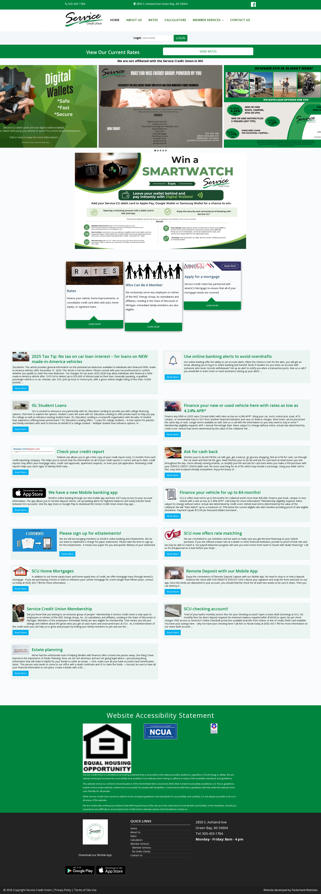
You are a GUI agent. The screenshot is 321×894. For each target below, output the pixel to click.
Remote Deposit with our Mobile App (222, 571)
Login (137, 38)
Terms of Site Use (85, 890)
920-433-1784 (76, 4)
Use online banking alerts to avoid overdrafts (228, 356)
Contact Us (240, 19)
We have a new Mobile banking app (83, 492)
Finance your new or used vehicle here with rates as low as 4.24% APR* (241, 408)
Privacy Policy (63, 890)
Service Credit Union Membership (59, 608)
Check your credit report (80, 451)
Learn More (95, 324)
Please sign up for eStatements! (90, 533)
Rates (153, 19)
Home (115, 19)
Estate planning (47, 649)
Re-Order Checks (141, 851)
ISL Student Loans (49, 405)
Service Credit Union (39, 890)
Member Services (207, 19)
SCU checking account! (206, 608)
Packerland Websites (305, 890)
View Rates (208, 51)
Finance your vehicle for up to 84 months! (220, 492)
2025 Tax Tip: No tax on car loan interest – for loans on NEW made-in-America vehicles (90, 358)
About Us (134, 19)
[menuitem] (115, 20)
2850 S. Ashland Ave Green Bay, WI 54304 (161, 4)
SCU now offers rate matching (213, 533)
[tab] (155, 150)
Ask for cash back (201, 451)
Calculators (175, 19)
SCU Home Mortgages (53, 571)
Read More (21, 388)
